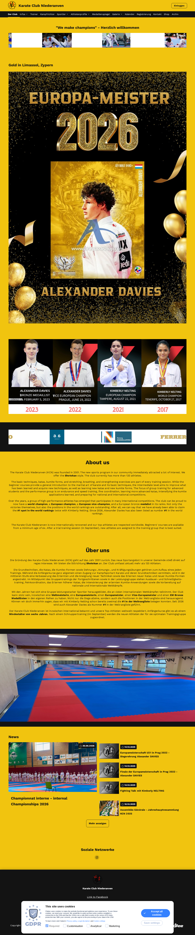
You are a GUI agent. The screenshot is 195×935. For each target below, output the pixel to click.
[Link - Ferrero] (98, 437)
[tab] (14, 14)
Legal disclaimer (84, 921)
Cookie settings (99, 921)
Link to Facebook (97, 897)
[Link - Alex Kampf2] (39, 40)
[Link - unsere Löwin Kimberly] (98, 40)
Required (54, 926)
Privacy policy (72, 921)
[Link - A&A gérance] (157, 437)
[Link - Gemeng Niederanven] (39, 437)
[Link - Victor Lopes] (157, 40)
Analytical (95, 926)
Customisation (75, 926)
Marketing (114, 926)
